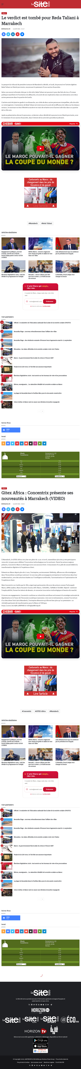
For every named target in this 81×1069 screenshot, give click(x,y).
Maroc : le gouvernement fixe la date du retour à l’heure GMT (34, 358)
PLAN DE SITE (60, 1062)
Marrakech (34, 223)
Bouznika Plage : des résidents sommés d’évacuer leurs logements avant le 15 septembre (43, 340)
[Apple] (44, 1004)
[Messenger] (22, 34)
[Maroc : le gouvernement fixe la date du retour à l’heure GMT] (6, 360)
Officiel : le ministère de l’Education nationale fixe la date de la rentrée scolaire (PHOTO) (42, 323)
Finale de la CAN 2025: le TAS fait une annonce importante (33, 367)
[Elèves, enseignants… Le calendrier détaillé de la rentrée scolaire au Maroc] (6, 387)
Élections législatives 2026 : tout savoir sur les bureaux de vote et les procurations (40, 375)
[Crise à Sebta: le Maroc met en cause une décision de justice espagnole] (6, 404)
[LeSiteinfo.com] (40, 4)
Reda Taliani (47, 223)
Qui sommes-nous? (36, 1062)
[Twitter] (8, 34)
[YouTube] (41, 1004)
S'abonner (49, 301)
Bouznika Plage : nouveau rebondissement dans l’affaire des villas (35, 331)
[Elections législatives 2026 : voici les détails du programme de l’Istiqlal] (13, 266)
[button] (40, 148)
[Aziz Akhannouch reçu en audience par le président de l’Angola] (68, 243)
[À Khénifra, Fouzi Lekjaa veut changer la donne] (68, 266)
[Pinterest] (18, 34)
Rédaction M (6, 29)
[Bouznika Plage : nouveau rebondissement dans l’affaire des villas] (6, 334)
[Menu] (2, 5)
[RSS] (30, 1004)
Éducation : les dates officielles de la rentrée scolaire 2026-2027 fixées (36, 349)
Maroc (4, 13)
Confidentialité (46, 306)
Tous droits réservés (62, 1059)
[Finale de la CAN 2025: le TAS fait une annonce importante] (6, 369)
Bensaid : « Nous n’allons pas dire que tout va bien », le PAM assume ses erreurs (39, 276)
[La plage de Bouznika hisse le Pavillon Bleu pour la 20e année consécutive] (6, 396)
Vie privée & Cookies (23, 1062)
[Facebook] (4, 34)
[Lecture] (40, 148)
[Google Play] (49, 1004)
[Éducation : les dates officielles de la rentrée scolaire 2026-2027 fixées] (6, 352)
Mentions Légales (49, 1062)
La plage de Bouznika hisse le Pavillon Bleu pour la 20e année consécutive (38, 393)
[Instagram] (46, 1004)
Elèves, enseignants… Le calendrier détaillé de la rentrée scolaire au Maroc (38, 384)
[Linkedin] (13, 34)
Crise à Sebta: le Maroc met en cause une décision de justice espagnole (37, 402)
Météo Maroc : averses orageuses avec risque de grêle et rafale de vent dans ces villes (40, 253)
